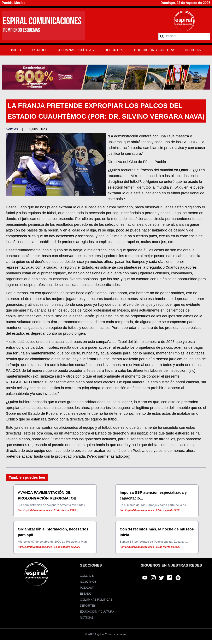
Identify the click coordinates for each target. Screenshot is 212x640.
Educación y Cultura (154, 50)
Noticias (193, 50)
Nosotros (88, 581)
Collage (87, 575)
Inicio (16, 50)
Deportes (114, 50)
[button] (106, 77)
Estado (39, 50)
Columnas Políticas (75, 50)
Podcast (87, 587)
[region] (106, 77)
